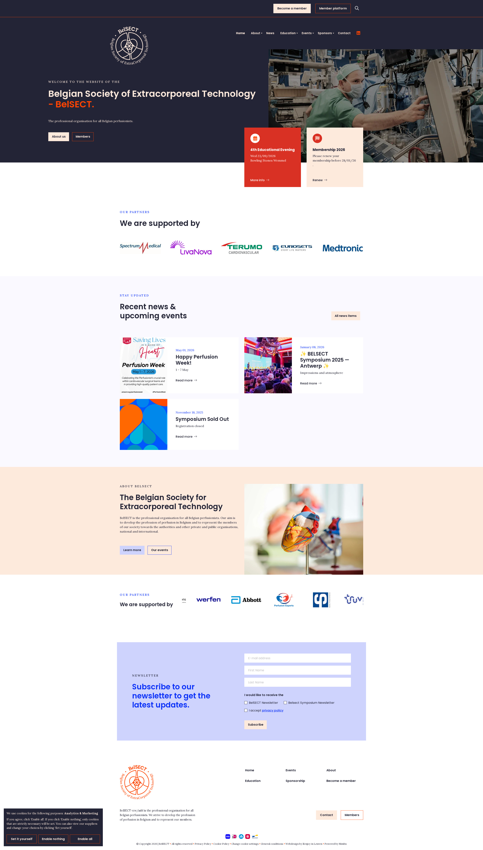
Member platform (333, 8)
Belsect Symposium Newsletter (311, 703)
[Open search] (357, 8)
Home (240, 33)
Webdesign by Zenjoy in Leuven (303, 843)
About (255, 33)
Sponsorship (295, 781)
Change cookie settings (245, 843)
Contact (344, 33)
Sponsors (325, 33)
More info (257, 180)
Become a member (292, 8)
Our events (159, 550)
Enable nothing (53, 839)
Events (307, 33)
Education (288, 33)
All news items (346, 316)
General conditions (272, 843)
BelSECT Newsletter (263, 703)
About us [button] (59, 136)
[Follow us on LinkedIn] (358, 33)
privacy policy (272, 710)
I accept (266, 710)
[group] (140, 248)
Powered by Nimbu (336, 843)
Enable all (85, 839)
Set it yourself (21, 839)
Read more (184, 380)
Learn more (132, 550)
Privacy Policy (203, 843)
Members (352, 815)
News (270, 33)
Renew (318, 180)
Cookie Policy (221, 843)
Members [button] (83, 136)
